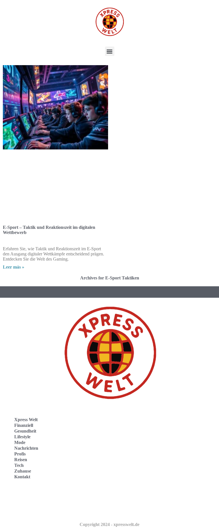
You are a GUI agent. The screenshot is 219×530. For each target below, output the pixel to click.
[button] (109, 51)
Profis (20, 453)
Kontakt (22, 476)
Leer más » (13, 267)
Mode (19, 442)
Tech (19, 465)
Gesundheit (25, 431)
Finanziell (23, 425)
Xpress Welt (26, 419)
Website (16, 497)
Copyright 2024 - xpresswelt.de (109, 524)
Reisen (20, 459)
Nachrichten (26, 448)
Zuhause (22, 471)
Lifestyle (22, 436)
